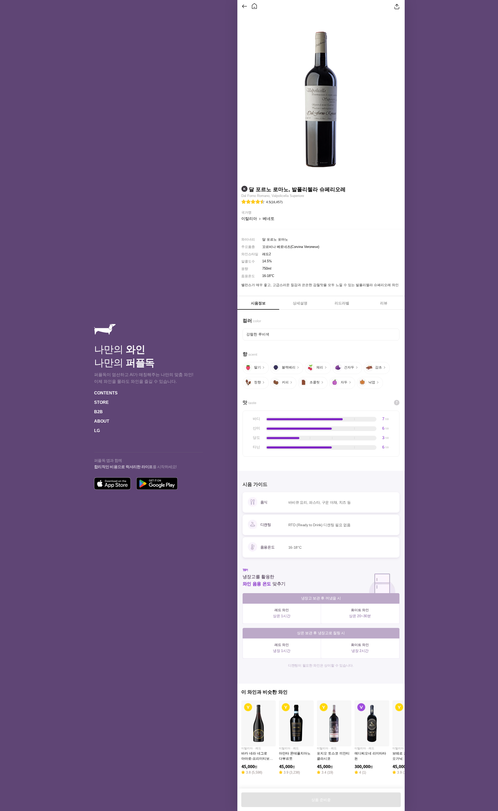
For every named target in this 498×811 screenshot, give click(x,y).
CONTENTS (106, 393)
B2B (98, 412)
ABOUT (101, 421)
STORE (101, 402)
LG (97, 430)
